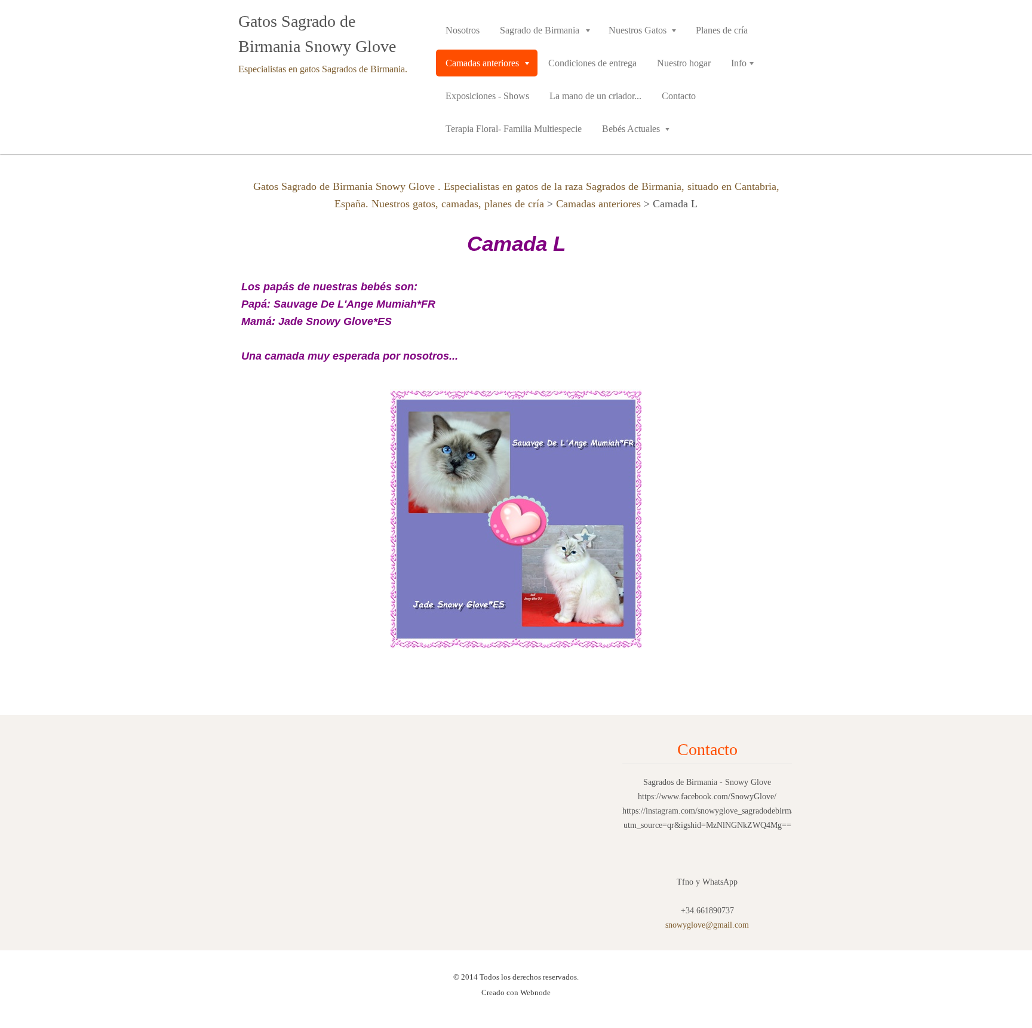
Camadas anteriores (598, 204)
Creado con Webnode (516, 992)
